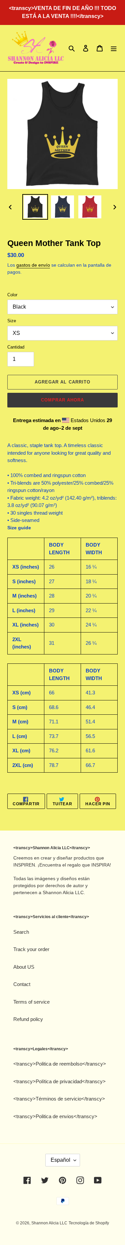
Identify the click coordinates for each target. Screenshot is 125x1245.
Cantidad (15, 347)
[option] (35, 206)
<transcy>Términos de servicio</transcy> (59, 1099)
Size (11, 320)
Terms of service (31, 1002)
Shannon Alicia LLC (49, 1223)
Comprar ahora (62, 399)
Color (12, 294)
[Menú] (114, 48)
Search (21, 932)
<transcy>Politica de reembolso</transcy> (59, 1064)
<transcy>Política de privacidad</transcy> (59, 1081)
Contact (21, 984)
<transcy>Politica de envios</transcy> (55, 1116)
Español (60, 1160)
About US (23, 967)
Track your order (31, 949)
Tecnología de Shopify (89, 1223)
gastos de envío (33, 265)
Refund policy (28, 1019)
